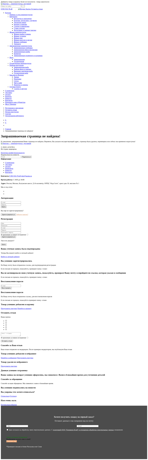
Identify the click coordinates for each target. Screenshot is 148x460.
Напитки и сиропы (21, 85)
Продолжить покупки (9, 308)
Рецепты (8, 96)
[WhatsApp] (6, 194)
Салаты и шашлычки (21, 26)
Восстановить (6, 288)
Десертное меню (20, 22)
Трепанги (17, 44)
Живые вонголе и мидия (23, 40)
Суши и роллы (19, 28)
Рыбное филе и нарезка (22, 69)
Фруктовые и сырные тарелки (25, 30)
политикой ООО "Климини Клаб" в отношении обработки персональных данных (83, 430)
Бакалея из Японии (17, 75)
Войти (4, 207)
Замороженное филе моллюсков (25, 50)
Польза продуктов (12, 112)
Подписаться (26, 157)
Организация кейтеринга (14, 116)
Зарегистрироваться (8, 214)
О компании (9, 91)
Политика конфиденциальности (13, 153)
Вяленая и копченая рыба (23, 71)
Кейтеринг (13, 17)
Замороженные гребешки (23, 48)
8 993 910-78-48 (6, 9)
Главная (8, 129)
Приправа (17, 79)
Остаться (13, 396)
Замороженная (19, 59)
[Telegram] (6, 191)
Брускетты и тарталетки (23, 18)
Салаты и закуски (20, 89)
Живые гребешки (20, 42)
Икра (11, 57)
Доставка (8, 93)
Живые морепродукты (18, 32)
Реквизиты (9, 168)
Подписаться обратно (9, 405)
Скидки (8, 114)
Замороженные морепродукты (21, 46)
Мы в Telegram (10, 104)
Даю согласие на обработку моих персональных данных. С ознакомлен (65, 430)
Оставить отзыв (37, 9)
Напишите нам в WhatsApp (15, 102)
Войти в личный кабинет (10, 257)
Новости (8, 98)
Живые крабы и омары (22, 34)
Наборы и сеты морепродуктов (21, 15)
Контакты (8, 100)
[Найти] (23, 6)
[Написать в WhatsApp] (16, 9)
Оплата (8, 94)
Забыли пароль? (22, 214)
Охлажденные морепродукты (20, 63)
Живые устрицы (20, 36)
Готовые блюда (15, 87)
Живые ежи (18, 38)
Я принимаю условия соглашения (13, 235)
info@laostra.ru (26, 176)
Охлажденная (19, 61)
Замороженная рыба (21, 67)
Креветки (17, 54)
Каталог (8, 13)
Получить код (11, 441)
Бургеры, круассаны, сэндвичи (25, 20)
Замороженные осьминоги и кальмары (28, 55)
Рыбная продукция (17, 65)
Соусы (16, 81)
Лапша (16, 77)
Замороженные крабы (22, 52)
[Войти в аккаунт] (6, 125)
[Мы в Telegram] (14, 9)
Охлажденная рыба (21, 73)
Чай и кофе (18, 83)
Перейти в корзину (24, 308)
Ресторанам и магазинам (14, 108)
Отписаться (5, 396)
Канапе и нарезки (20, 24)
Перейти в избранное (9, 358)
